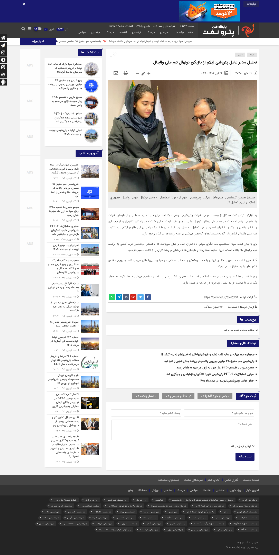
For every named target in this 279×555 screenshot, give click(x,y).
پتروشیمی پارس (224, 529)
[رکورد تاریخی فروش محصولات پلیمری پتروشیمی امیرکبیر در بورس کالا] (73, 382)
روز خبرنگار (141, 500)
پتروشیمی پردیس (199, 529)
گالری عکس (231, 480)
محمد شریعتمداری (90, 506)
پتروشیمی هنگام (249, 529)
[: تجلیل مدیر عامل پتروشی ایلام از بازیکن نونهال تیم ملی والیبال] (116, 73)
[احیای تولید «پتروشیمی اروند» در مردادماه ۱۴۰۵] (73, 135)
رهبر (130, 490)
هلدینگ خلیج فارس (247, 512)
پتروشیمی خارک (99, 518)
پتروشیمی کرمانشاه (149, 529)
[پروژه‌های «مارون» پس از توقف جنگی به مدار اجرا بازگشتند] (73, 309)
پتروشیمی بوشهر (222, 518)
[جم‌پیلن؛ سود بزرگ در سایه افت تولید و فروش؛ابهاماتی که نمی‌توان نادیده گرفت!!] (73, 69)
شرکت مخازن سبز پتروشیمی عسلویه (168, 506)
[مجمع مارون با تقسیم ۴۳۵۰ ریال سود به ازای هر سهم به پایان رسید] (73, 102)
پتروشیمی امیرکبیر (76, 512)
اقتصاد (123, 32)
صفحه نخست (251, 480)
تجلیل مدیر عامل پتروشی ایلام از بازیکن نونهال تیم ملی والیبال (205, 62)
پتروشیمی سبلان (50, 518)
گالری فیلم (214, 480)
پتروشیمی (172, 512)
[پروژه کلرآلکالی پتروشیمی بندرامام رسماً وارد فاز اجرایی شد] (73, 290)
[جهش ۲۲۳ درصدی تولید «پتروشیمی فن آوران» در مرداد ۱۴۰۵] (73, 343)
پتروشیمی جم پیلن (125, 518)
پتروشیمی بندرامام (248, 518)
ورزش (155, 490)
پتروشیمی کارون (175, 529)
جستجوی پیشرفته (168, 480)
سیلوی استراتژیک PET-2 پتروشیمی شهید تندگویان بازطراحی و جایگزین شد (210, 374)
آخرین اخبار (252, 490)
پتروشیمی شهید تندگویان (244, 524)
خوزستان (159, 500)
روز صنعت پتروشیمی (117, 500)
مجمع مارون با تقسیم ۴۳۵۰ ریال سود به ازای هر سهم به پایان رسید (215, 367)
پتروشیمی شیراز (177, 524)
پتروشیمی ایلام (52, 512)
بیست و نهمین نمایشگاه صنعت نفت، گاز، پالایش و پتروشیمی (202, 500)
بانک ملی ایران (249, 500)
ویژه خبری (235, 490)
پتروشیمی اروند (127, 512)
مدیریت (232, 307)
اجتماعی (136, 32)
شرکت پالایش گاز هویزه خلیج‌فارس (125, 506)
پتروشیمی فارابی (153, 524)
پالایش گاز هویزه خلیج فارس (200, 512)
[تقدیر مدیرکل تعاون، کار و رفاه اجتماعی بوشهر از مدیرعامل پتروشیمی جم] (73, 424)
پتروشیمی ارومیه (151, 512)
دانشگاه (142, 490)
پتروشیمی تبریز (199, 518)
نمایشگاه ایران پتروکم (61, 506)
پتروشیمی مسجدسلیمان (75, 524)
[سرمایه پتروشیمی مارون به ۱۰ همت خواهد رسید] (73, 326)
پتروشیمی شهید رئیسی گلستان (209, 524)
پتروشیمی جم (149, 518)
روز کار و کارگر (91, 500)
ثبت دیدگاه (245, 456)
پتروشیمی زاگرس (75, 518)
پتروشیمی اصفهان (102, 512)
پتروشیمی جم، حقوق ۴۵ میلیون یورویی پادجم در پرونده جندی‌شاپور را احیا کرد (84, 41)
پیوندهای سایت (193, 480)
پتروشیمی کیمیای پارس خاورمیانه (115, 529)
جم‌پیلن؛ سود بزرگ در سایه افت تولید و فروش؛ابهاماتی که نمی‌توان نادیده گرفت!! (176, 41)
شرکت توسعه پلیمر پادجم (244, 506)
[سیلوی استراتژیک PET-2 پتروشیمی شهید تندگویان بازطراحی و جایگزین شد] (73, 119)
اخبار (240, 55)
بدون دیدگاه (211, 307)
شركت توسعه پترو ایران (65, 500)
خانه (190, 32)
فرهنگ (150, 32)
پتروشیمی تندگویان (174, 518)
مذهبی (167, 490)
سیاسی (164, 32)
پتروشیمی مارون (129, 524)
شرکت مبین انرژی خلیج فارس (209, 506)
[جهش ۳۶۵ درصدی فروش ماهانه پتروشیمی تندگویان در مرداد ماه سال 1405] (73, 362)
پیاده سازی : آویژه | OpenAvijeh (242, 547)
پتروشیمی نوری (46, 524)
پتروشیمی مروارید (103, 524)
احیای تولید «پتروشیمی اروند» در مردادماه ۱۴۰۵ (227, 380)
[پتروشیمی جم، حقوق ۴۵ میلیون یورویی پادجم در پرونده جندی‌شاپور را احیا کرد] (73, 86)
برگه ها (180, 32)
